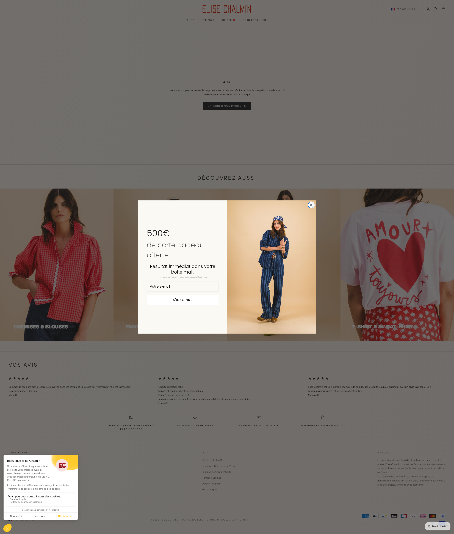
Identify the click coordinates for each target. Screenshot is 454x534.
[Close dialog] (311, 205)
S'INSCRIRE (182, 300)
